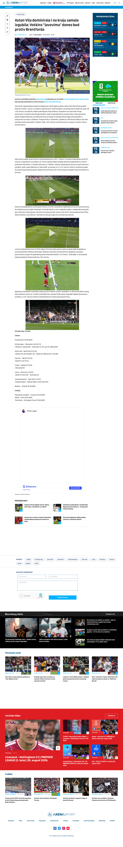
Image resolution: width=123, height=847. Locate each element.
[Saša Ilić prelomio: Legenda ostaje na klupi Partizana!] (76, 787)
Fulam (36, 563)
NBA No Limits (79, 3)
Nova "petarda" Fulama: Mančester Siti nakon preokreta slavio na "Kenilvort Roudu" (105, 679)
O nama (65, 821)
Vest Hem (79, 99)
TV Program (70, 3)
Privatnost (76, 821)
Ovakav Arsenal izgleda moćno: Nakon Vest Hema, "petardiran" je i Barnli (36, 506)
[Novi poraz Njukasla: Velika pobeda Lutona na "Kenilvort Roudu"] (57, 520)
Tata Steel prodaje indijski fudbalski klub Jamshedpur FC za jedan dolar (101, 641)
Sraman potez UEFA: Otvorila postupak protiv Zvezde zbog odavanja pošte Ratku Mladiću (109, 132)
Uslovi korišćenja (89, 821)
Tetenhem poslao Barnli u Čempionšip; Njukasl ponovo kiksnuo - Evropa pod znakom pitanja (75, 507)
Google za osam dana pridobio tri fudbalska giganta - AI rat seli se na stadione (102, 631)
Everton (66, 99)
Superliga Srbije (106, 128)
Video (93, 3)
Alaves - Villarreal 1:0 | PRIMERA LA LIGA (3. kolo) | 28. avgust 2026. (103, 738)
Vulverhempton (72, 559)
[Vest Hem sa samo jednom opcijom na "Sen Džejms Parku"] (18, 665)
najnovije (11, 821)
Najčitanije (111, 103)
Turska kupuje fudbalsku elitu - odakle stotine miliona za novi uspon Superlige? (20, 640)
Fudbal (49, 3)
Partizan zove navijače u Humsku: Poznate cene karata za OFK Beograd (104, 799)
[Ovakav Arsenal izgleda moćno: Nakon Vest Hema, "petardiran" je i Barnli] (19, 508)
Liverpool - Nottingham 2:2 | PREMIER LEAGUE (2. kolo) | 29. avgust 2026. (29, 759)
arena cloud (30, 821)
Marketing (102, 821)
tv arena (53, 836)
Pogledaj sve (110, 614)
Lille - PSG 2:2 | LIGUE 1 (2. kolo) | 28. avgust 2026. (103, 762)
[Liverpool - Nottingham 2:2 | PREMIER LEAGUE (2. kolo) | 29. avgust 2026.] (32, 735)
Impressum (42, 821)
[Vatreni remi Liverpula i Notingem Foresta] (47, 787)
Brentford (61, 559)
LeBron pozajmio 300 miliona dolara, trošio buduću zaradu (53, 640)
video (20, 821)
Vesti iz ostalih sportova (109, 108)
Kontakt (112, 821)
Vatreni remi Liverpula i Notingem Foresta (107, 151)
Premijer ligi (41, 99)
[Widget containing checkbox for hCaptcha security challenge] (31, 596)
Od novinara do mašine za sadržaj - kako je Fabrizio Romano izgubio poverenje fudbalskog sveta (101, 622)
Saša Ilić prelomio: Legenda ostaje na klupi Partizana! (75, 799)
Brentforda (57, 102)
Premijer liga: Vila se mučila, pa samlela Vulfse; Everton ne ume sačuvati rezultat (44, 679)
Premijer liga (20, 14)
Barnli (19, 563)
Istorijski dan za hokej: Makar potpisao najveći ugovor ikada (109, 122)
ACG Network (54, 821)
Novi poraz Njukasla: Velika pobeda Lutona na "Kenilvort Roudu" (74, 518)
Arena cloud (99, 3)
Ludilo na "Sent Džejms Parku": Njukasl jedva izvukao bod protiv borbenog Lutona (76, 679)
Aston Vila (50, 559)
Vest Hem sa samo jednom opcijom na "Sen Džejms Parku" (17, 678)
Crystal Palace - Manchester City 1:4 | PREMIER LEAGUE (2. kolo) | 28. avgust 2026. (75, 763)
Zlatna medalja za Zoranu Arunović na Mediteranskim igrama (109, 142)
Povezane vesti (21, 501)
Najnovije (43, 3)
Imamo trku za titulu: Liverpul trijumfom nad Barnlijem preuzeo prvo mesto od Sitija (37, 519)
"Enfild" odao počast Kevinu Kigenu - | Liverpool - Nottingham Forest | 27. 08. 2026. (76, 739)
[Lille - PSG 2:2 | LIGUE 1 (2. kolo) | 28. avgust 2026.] (105, 752)
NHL (102, 118)
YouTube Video (12, 715)
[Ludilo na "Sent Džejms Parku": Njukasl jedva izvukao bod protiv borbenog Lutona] (76, 665)
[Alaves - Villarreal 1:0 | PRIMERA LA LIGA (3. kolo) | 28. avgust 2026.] (105, 727)
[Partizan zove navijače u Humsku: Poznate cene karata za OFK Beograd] (105, 787)
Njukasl (72, 99)
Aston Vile (48, 102)
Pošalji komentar (62, 597)
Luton (86, 99)
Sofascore (27, 494)
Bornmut (102, 559)
